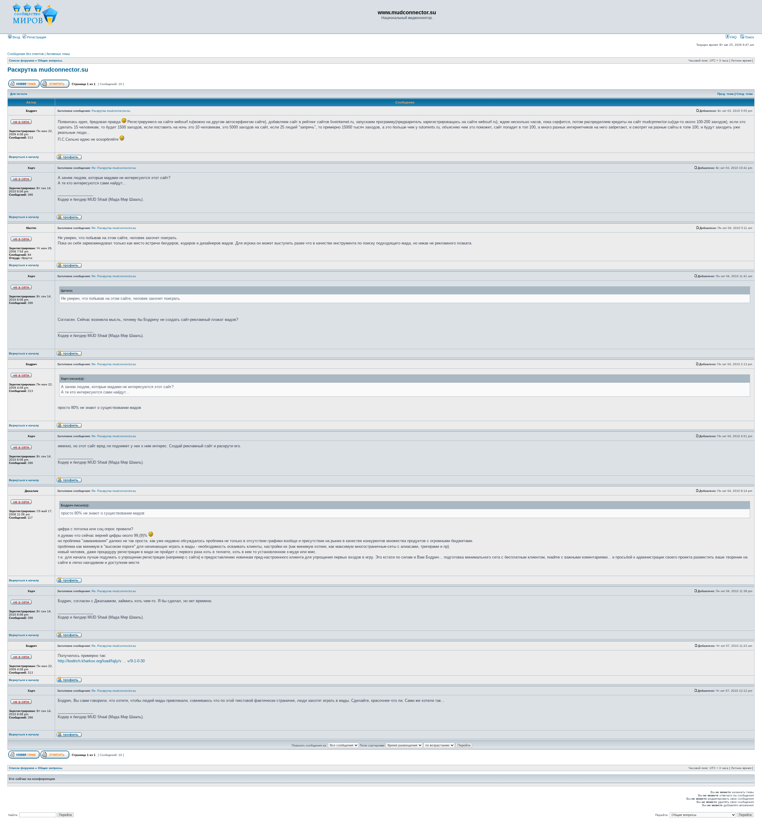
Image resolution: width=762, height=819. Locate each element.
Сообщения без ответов (25, 54)
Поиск (749, 37)
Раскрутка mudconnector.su (47, 69)
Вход (16, 37)
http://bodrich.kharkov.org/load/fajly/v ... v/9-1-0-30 (101, 661)
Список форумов (21, 60)
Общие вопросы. (50, 60)
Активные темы (58, 54)
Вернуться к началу (24, 157)
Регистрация (36, 37)
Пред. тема (725, 93)
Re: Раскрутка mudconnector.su (114, 168)
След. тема (744, 93)
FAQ (733, 37)
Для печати (18, 93)
